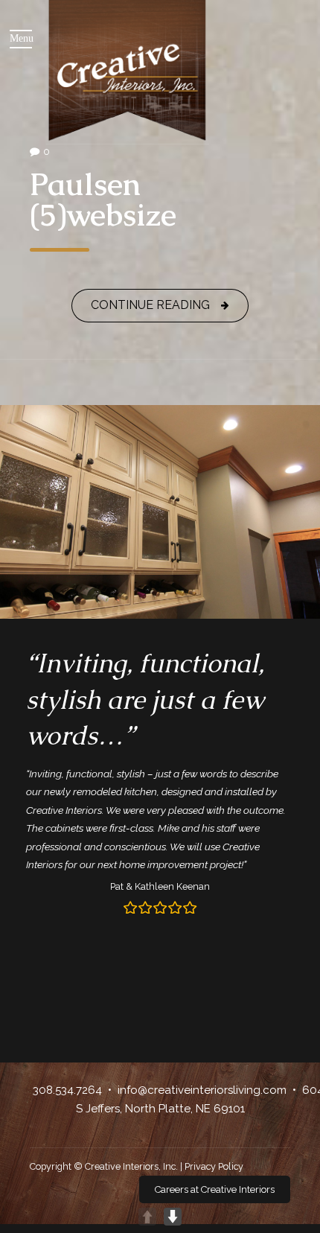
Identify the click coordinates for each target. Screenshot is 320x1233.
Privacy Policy (214, 1166)
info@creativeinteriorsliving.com (202, 1090)
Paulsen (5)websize (103, 200)
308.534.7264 (67, 1090)
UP (147, 1217)
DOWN (173, 1217)
